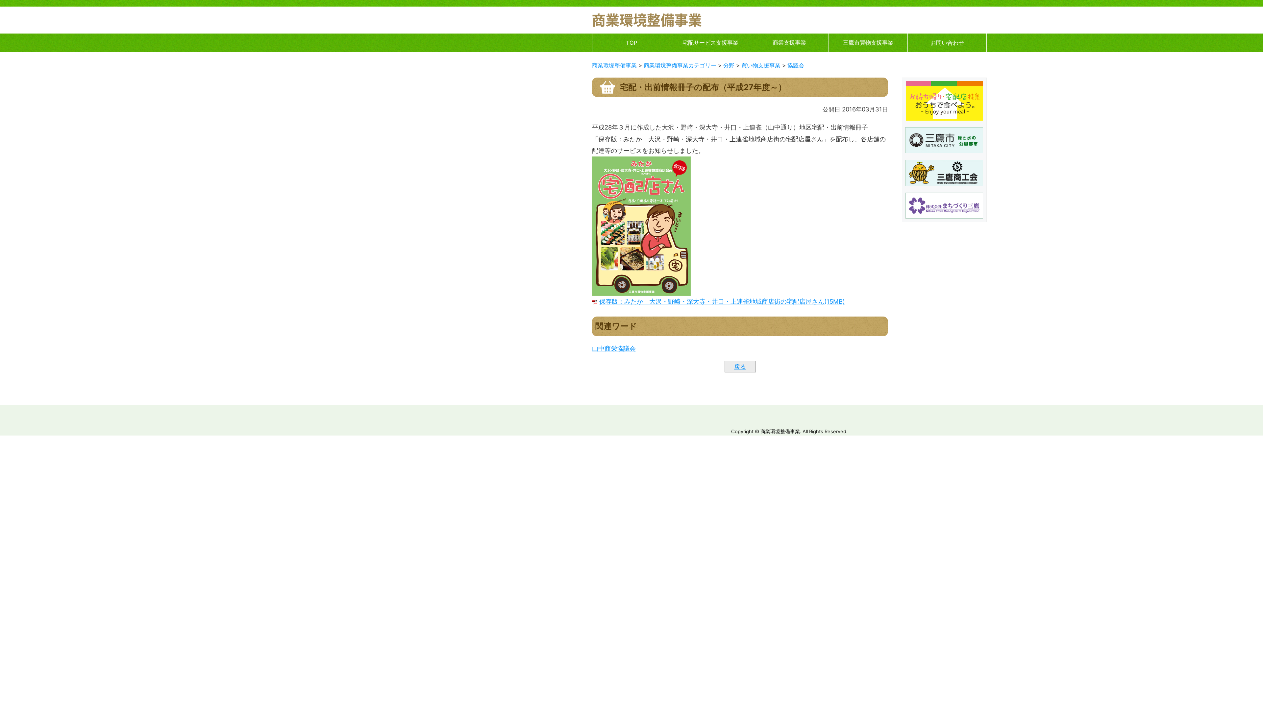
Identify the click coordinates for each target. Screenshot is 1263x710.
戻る (740, 366)
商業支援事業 (789, 42)
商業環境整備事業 (614, 65)
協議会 (795, 65)
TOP (631, 42)
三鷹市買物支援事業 (868, 42)
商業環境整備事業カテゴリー (680, 65)
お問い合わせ (947, 42)
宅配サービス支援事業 (710, 42)
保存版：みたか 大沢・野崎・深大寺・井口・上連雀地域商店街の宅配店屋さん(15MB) (722, 301)
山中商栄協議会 (614, 348)
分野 (728, 65)
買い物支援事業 (760, 65)
